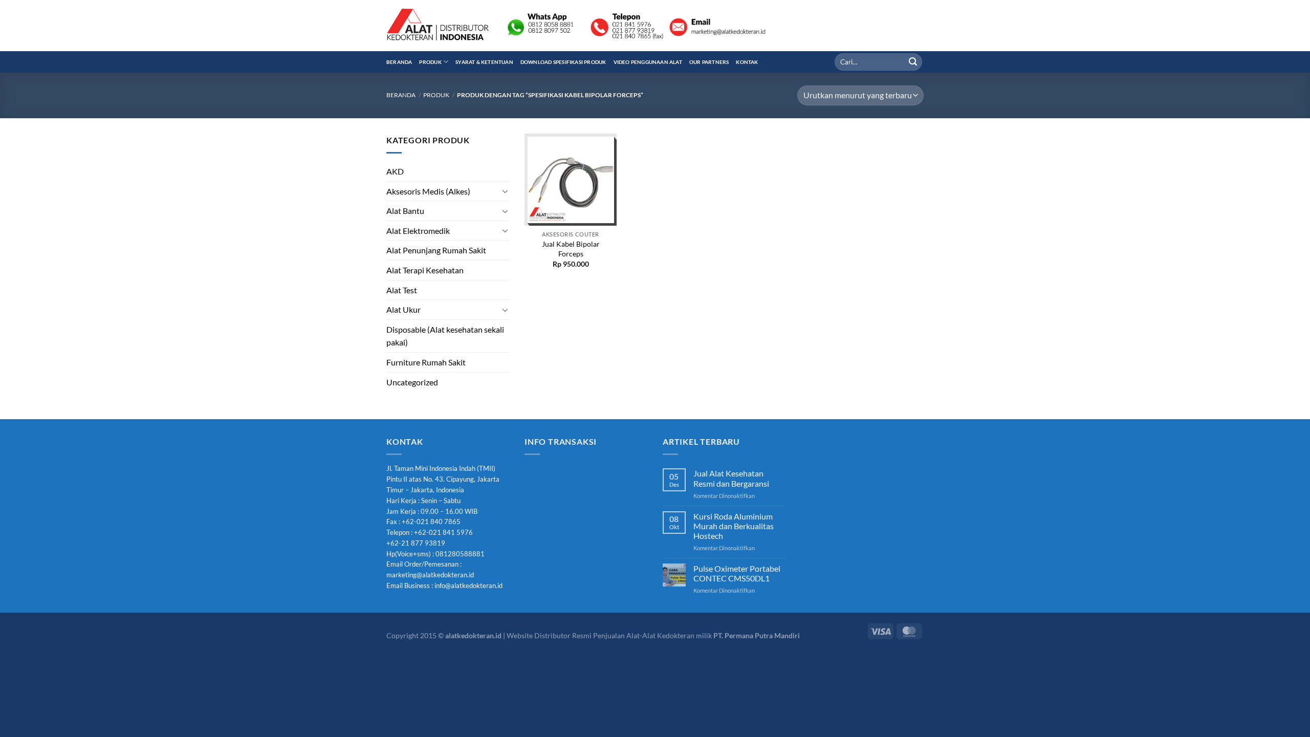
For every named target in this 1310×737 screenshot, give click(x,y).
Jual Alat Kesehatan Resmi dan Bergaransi (731, 478)
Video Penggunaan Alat (648, 62)
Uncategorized (412, 382)
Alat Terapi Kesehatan (425, 270)
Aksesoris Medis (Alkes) (428, 191)
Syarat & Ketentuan (484, 62)
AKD (395, 171)
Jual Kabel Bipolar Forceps (571, 249)
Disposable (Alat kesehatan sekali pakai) (445, 336)
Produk (430, 62)
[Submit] (913, 62)
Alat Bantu (405, 210)
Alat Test (401, 290)
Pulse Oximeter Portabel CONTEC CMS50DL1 (736, 573)
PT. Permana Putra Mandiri (756, 635)
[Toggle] (505, 191)
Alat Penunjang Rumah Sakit (436, 250)
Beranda (399, 62)
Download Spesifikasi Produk (563, 62)
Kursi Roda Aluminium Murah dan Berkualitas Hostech (733, 525)
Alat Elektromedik (418, 230)
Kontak (747, 62)
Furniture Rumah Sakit (426, 362)
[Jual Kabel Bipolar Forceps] (571, 180)
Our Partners (709, 62)
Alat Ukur (403, 309)
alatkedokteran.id (473, 635)
